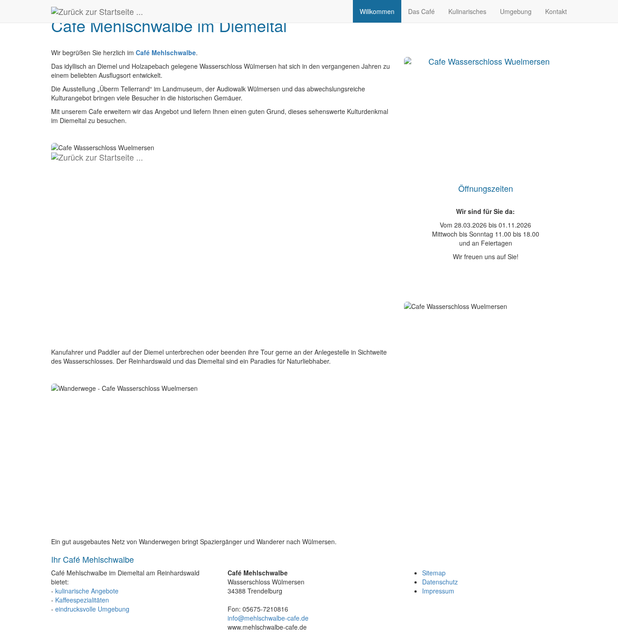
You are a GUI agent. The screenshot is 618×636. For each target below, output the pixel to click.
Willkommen (377, 11)
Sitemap (434, 572)
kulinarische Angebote (87, 590)
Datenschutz (440, 581)
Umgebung (516, 11)
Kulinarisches (467, 11)
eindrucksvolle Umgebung (92, 608)
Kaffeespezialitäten (82, 599)
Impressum (438, 590)
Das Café (421, 11)
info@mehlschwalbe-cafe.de (268, 617)
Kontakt (556, 11)
